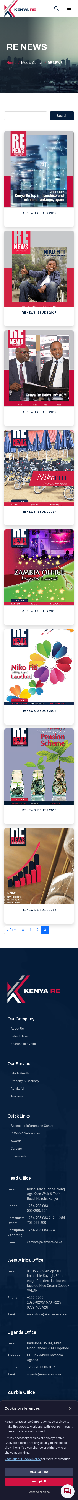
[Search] (56, 8)
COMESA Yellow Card (26, 1133)
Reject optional (39, 1471)
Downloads (18, 1156)
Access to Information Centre (32, 1126)
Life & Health (20, 1073)
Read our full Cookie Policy (23, 1459)
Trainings (17, 1096)
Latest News (20, 1036)
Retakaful (17, 1089)
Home (11, 62)
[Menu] (69, 9)
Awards (16, 1141)
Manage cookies (39, 1491)
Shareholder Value (24, 1044)
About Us (17, 1029)
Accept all (39, 1481)
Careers (16, 1149)
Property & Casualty (25, 1081)
